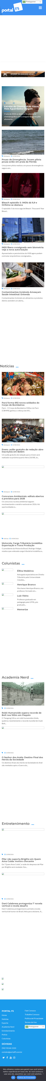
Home (4, 1015)
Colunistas (6, 1038)
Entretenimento (8, 1031)
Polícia (4, 1034)
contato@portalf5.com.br (12, 1052)
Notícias (5, 1019)
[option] (23, 74)
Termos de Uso (31, 1022)
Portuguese (33, 1027)
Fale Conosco (30, 1010)
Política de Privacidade (34, 1018)
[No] (43, 1074)
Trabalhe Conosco (32, 1014)
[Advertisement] (23, 39)
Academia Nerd (8, 1027)
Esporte (5, 1023)
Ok (13, 1077)
